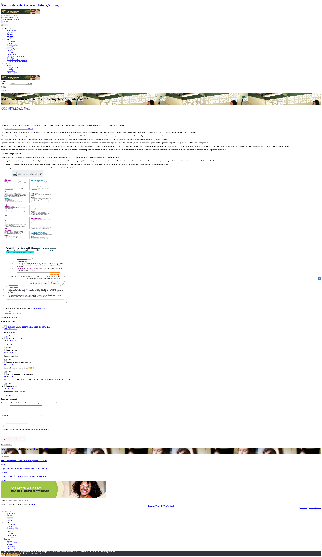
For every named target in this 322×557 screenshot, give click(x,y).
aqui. (34, 504)
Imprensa (10, 36)
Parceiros (10, 32)
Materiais (10, 50)
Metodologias (11, 54)
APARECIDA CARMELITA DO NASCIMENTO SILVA (26, 327)
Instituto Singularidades (59, 139)
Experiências (11, 52)
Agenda (9, 43)
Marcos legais (11, 548)
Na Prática (10, 58)
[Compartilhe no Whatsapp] (4, 109)
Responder (7, 336)
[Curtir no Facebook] (161, 115)
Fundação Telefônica (40, 308)
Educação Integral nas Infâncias (17, 62)
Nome (3, 419)
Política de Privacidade (13, 555)
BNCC (74, 125)
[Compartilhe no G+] (10, 109)
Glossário (10, 69)
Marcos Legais (12, 73)
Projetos (10, 34)
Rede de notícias (12, 45)
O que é (9, 65)
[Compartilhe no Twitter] (15, 109)
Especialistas (11, 71)
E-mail (3, 422)
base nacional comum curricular (16, 107)
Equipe (9, 38)
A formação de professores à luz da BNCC (19, 129)
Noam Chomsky (161, 139)
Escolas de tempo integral (15, 56)
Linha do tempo (12, 67)
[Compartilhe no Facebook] (21, 109)
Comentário (5, 415)
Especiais (10, 47)
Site (2, 426)
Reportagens (11, 41)
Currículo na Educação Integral (17, 60)
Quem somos (11, 30)
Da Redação (13, 104)
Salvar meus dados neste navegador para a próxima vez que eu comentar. (26, 429)
